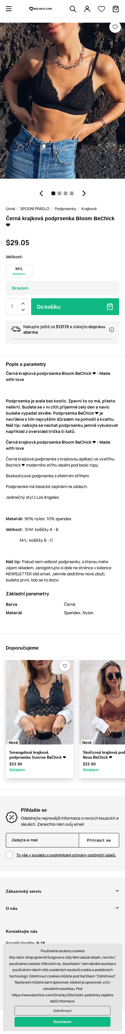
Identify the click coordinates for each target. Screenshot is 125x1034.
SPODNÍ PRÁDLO (34, 208)
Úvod (10, 208)
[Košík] (115, 9)
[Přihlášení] (87, 9)
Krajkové (89, 208)
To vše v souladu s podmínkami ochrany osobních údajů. (66, 855)
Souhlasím (62, 1021)
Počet (12, 307)
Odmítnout (62, 1010)
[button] (9, 9)
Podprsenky (65, 208)
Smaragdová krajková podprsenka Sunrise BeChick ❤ (37, 755)
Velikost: (14, 256)
